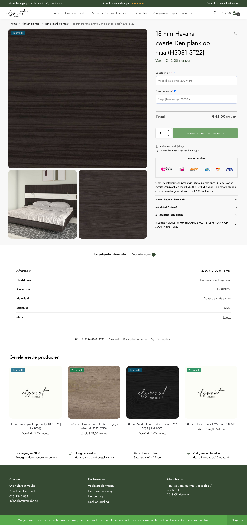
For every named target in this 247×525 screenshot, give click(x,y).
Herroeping (95, 496)
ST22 (227, 308)
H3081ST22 (223, 289)
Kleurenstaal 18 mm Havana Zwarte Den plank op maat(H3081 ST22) (191, 224)
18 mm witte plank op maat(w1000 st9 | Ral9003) (36, 426)
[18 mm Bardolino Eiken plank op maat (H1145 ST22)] (236, 33)
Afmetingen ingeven (170, 199)
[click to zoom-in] (77, 98)
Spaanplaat (163, 339)
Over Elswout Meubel (22, 486)
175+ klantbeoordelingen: (123, 3)
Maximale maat (166, 207)
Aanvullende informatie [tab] (109, 254)
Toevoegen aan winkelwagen (205, 133)
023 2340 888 (18, 496)
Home (13, 24)
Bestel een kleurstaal (22, 491)
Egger (227, 317)
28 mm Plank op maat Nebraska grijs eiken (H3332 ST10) (94, 426)
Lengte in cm (169, 73)
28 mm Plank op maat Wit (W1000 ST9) (211, 424)
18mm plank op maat (56, 24)
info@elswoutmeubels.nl (24, 501)
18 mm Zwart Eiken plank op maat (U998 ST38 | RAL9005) (152, 426)
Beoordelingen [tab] (142, 254)
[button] (231, 13)
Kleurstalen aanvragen (101, 491)
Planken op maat (31, 24)
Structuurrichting (169, 215)
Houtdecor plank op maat (215, 280)
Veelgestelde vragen (101, 486)
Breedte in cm (170, 91)
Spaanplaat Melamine (217, 298)
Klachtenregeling (98, 502)
